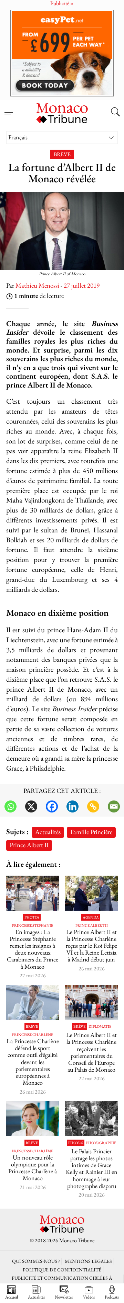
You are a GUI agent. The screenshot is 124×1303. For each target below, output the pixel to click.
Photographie (101, 1143)
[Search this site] (115, 112)
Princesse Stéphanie (32, 925)
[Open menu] (8, 108)
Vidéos (89, 1297)
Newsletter (64, 1297)
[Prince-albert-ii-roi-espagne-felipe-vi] (91, 893)
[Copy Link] (93, 806)
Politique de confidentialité (62, 1269)
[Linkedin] (72, 806)
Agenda (91, 917)
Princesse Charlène (32, 1035)
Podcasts (112, 1297)
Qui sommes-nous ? (36, 1261)
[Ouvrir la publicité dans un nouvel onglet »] (62, 53)
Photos (31, 917)
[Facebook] (52, 806)
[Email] (114, 806)
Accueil (11, 1297)
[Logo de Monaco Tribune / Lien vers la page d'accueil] (62, 112)
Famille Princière (91, 832)
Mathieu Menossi (37, 285)
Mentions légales (88, 1261)
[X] (31, 806)
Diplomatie (100, 1026)
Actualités (48, 832)
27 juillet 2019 (82, 285)
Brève (62, 154)
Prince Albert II (29, 845)
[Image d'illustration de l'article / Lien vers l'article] (91, 1118)
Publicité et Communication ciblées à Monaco (62, 1281)
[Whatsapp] (10, 806)
